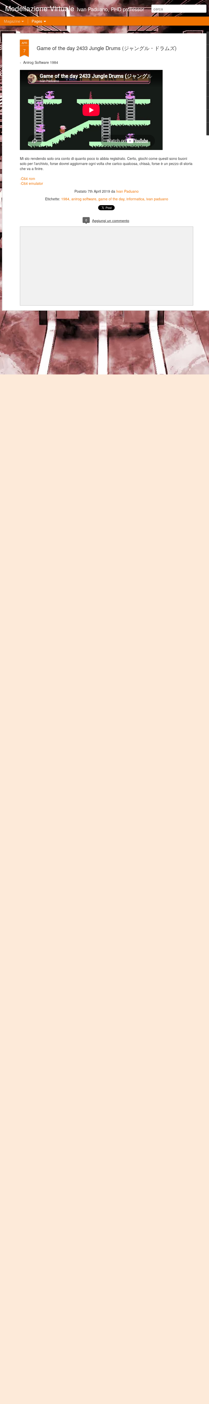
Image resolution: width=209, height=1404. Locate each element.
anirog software (83, 198)
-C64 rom (27, 178)
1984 (65, 198)
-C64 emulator (31, 183)
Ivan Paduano (127, 191)
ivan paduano (157, 198)
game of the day (111, 198)
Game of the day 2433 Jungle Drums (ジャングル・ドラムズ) (107, 48)
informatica (135, 198)
